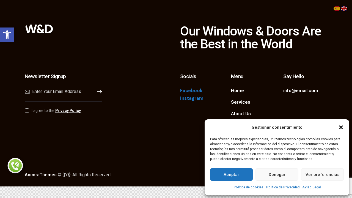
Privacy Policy (68, 111)
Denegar (277, 174)
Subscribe (98, 91)
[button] (7, 35)
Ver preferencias (322, 174)
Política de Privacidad (282, 187)
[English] (344, 8)
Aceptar (231, 174)
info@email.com (300, 90)
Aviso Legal (311, 187)
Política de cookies (248, 187)
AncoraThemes (41, 174)
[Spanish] (337, 8)
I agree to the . (57, 110)
